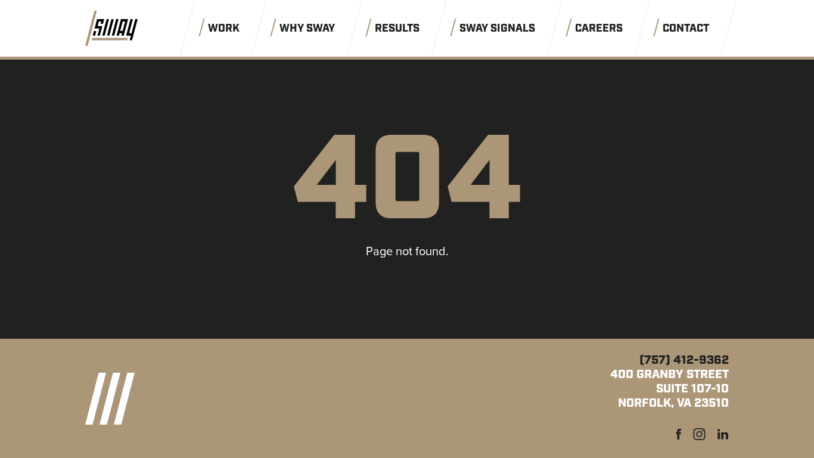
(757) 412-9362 (684, 360)
